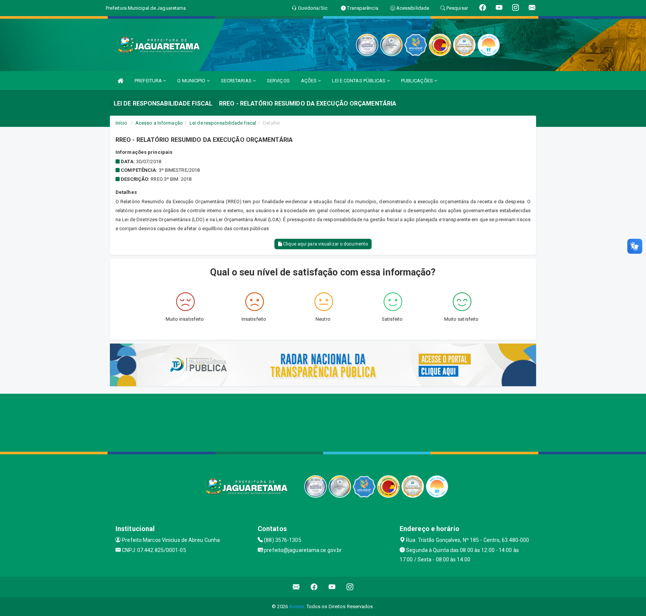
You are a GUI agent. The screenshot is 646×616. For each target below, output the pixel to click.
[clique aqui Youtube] (332, 587)
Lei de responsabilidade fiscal (223, 123)
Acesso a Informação (159, 123)
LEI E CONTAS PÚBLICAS (359, 80)
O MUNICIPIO (191, 80)
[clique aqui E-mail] (296, 587)
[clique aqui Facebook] (314, 587)
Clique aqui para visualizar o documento (325, 244)
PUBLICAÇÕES (417, 80)
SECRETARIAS (237, 80)
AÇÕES (309, 80)
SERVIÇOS (278, 80)
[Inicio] (120, 80)
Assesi (296, 606)
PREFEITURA (149, 80)
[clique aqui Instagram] (350, 587)
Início (121, 123)
